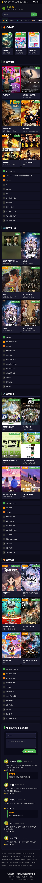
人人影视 (37, 856)
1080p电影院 (17, 854)
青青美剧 (4, 865)
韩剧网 (15, 865)
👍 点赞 (6, 770)
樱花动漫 (34, 859)
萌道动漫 (29, 859)
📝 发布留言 (29, 751)
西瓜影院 (4, 854)
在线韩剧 (9, 865)
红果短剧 (9, 862)
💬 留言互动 (36, 2)
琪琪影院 (9, 854)
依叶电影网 (25, 854)
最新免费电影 (5, 856)
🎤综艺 (27, 20)
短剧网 (20, 865)
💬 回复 (12, 770)
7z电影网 (17, 859)
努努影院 (12, 856)
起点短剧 (4, 862)
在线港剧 (21, 862)
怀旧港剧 (27, 862)
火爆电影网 (5, 859)
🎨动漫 (33, 20)
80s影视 (29, 865)
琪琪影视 (23, 859)
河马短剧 (15, 862)
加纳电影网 (31, 856)
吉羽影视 (11, 859)
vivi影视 (18, 856)
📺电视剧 (19, 20)
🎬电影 (12, 20)
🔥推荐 (5, 20)
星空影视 (31, 854)
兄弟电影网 (24, 856)
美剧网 (24, 865)
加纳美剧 (33, 862)
